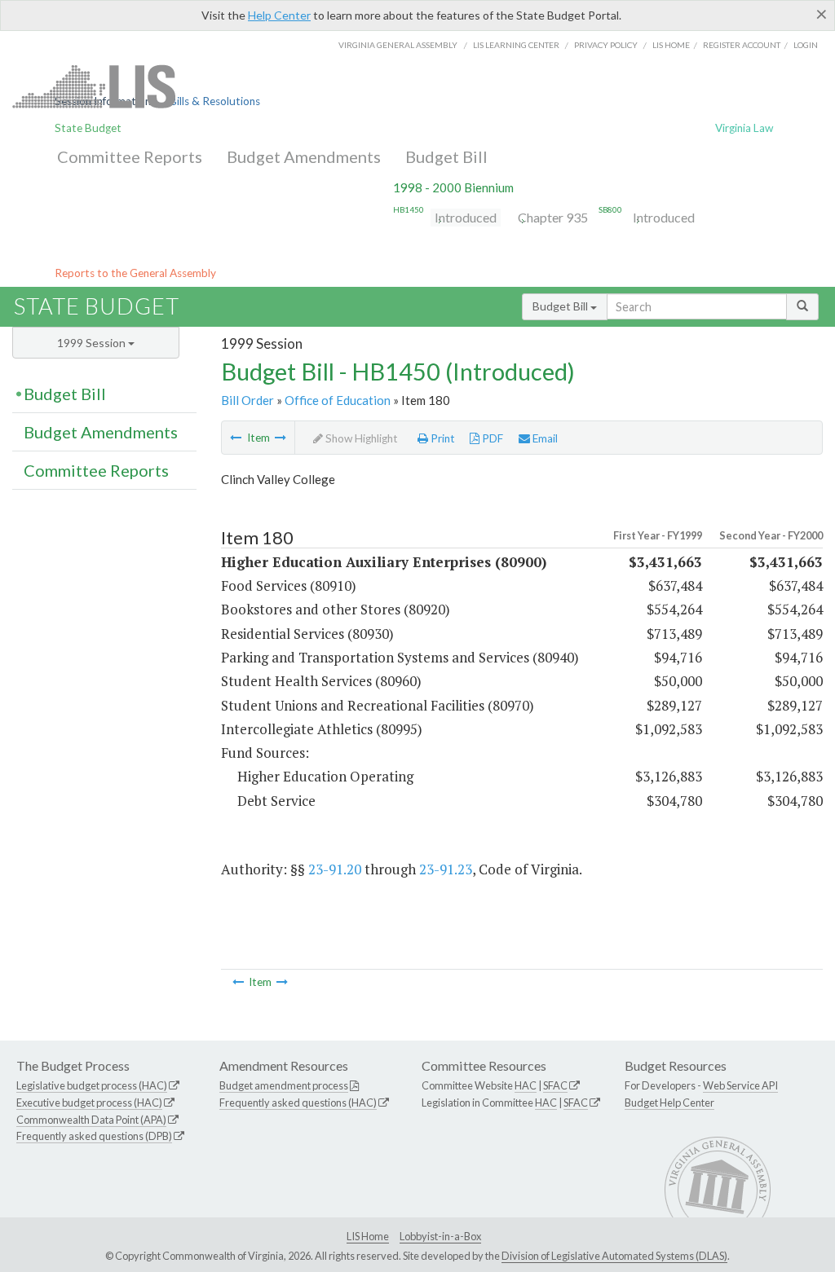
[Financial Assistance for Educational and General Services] (280, 437)
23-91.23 (445, 869)
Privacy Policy (606, 45)
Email (544, 438)
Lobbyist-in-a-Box (440, 1236)
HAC (526, 1085)
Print (441, 438)
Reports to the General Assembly (135, 272)
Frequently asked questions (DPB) (94, 1135)
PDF (491, 438)
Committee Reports (129, 156)
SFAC (555, 1085)
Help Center (279, 15)
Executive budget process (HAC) (89, 1102)
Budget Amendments (304, 156)
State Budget (88, 127)
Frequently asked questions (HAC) (298, 1102)
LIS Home (368, 1236)
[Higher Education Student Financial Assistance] (235, 437)
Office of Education (338, 400)
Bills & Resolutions (215, 101)
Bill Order (247, 400)
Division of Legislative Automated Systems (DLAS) (614, 1255)
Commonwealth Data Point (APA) (91, 1119)
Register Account (741, 45)
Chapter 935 (553, 217)
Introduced (466, 217)
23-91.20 (334, 869)
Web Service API (740, 1085)
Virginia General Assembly (397, 45)
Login (805, 45)
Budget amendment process (283, 1085)
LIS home (671, 45)
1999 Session (92, 343)
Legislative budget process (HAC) (91, 1085)
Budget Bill (446, 156)
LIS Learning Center (516, 45)
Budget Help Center (669, 1102)
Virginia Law (744, 127)
